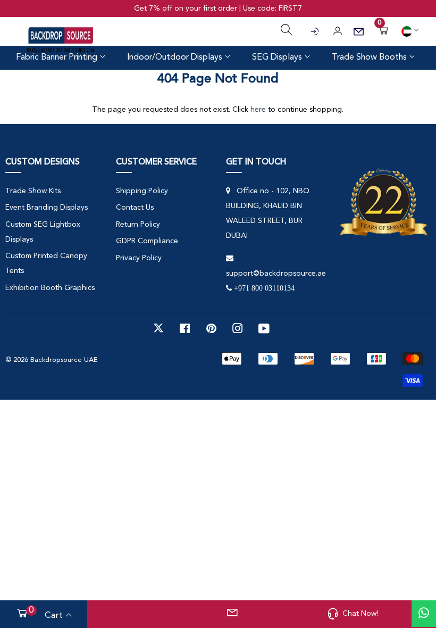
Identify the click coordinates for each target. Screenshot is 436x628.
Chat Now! (360, 613)
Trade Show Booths (370, 57)
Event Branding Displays (46, 207)
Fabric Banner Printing (57, 57)
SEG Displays (278, 57)
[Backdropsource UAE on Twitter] (158, 328)
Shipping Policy (142, 191)
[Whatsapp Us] (424, 614)
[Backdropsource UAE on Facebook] (184, 328)
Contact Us (135, 207)
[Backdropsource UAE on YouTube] (264, 328)
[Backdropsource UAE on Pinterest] (211, 328)
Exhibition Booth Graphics (50, 288)
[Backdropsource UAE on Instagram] (237, 328)
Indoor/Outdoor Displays (175, 57)
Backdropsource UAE (63, 360)
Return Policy (138, 224)
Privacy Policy (139, 258)
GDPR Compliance (147, 241)
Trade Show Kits (33, 191)
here (258, 109)
